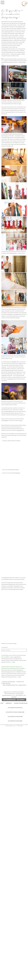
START (2, 703)
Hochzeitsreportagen (11, 643)
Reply (13, 662)
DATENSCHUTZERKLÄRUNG (21, 703)
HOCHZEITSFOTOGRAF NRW (15, 721)
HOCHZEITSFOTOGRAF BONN (15, 716)
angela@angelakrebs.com (8, 695)
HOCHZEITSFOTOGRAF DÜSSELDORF (15, 712)
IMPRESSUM (9, 703)
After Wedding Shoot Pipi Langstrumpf (14, 685)
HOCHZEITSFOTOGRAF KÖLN (15, 707)
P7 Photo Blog (20, 725)
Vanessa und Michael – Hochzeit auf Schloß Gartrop (12, 682)
